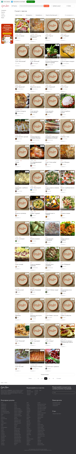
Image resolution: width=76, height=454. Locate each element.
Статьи (2, 14)
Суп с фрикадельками (5, 412)
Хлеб (27, 402)
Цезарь (15, 425)
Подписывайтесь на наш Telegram (19, 1)
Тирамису (29, 440)
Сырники (28, 411)
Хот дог (2, 441)
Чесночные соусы (41, 436)
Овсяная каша (17, 433)
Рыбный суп (3, 408)
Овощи (2, 428)
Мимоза (15, 424)
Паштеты (3, 437)
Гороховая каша (17, 440)
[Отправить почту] (74, 392)
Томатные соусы (41, 433)
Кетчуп (39, 438)
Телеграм (29, 393)
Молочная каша (17, 436)
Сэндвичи (3, 440)
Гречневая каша (17, 434)
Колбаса (2, 433)
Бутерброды (3, 436)
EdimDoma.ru (10, 390)
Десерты (28, 425)
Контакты (50, 450)
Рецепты (3, 12)
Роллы (15, 405)
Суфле (28, 443)
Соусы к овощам (41, 428)
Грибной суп (3, 405)
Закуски (2, 431)
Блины (28, 407)
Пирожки (28, 410)
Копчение (39, 411)
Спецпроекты (55, 405)
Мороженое (29, 430)
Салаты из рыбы (17, 414)
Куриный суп (3, 404)
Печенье (28, 408)
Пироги (28, 405)
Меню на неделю (30, 1)
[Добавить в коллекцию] (28, 19)
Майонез (39, 440)
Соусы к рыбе (40, 427)
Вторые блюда (4, 418)
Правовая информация (44, 450)
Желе (28, 436)
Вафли (28, 418)
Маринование (40, 417)
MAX (35, 394)
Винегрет (16, 418)
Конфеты (28, 428)
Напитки (39, 441)
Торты (28, 427)
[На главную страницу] (5, 5)
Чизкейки (28, 433)
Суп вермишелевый (5, 411)
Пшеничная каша (17, 441)
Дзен (40, 390)
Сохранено (3, 10)
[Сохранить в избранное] (26, 19)
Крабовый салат (17, 421)
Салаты (15, 407)
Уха (2, 415)
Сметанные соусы (41, 434)
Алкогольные (40, 443)
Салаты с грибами (17, 412)
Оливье (15, 417)
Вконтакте (29, 390)
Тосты (15, 402)
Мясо (2, 420)
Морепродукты (4, 427)
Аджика (39, 437)
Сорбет (39, 402)
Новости (3, 15)
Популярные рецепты (7, 400)
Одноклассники (30, 391)
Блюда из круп (40, 414)
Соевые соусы (40, 431)
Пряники (28, 424)
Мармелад (29, 434)
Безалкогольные (41, 444)
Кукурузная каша (17, 437)
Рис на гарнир (40, 415)
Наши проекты (57, 400)
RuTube (36, 393)
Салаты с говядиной (18, 411)
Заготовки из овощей (42, 407)
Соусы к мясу (40, 424)
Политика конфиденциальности (35, 450)
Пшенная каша (17, 428)
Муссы (28, 437)
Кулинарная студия (56, 402)
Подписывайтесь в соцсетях (35, 388)
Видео (2, 17)
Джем (39, 420)
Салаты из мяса (17, 408)
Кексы (28, 414)
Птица (2, 421)
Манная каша (16, 430)
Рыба (2, 425)
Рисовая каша (17, 431)
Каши (15, 427)
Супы (2, 402)
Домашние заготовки (42, 404)
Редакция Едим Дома (57, 413)
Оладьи (28, 412)
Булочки (28, 421)
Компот (39, 421)
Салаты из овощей (18, 415)
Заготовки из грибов (42, 408)
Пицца (28, 404)
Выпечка (16, 443)
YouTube (36, 390)
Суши (15, 404)
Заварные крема (30, 438)
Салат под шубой (17, 423)
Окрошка (3, 417)
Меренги (28, 444)
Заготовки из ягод (41, 410)
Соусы (39, 423)
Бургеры (3, 438)
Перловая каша (17, 438)
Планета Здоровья (7, 1)
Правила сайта (26, 450)
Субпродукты (3, 423)
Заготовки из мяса (41, 405)
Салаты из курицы (17, 410)
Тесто (15, 444)
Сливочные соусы (41, 430)
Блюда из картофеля (42, 412)
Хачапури (28, 417)
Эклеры (28, 441)
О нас (54, 411)
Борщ (2, 414)
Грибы (2, 430)
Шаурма (2, 443)
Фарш (2, 424)
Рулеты (28, 415)
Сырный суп (3, 407)
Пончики (28, 420)
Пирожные (29, 431)
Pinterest (28, 394)
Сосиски (3, 434)
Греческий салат (17, 420)
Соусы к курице (41, 425)
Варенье (39, 418)
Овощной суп (4, 410)
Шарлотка (29, 423)
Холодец (2, 444)
